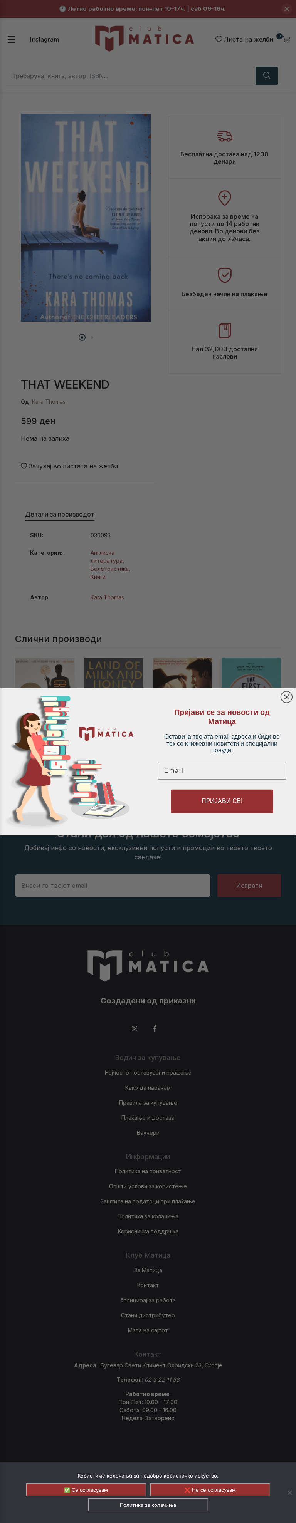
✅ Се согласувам (86, 1490)
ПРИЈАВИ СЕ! (222, 801)
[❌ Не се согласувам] (289, 1492)
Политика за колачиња (148, 1505)
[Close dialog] (287, 697)
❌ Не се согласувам (210, 1490)
